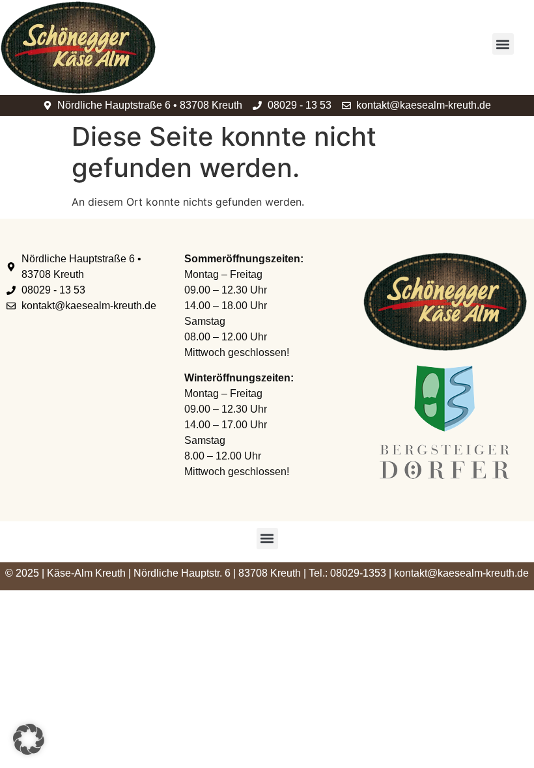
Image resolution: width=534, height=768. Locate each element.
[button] (503, 44)
